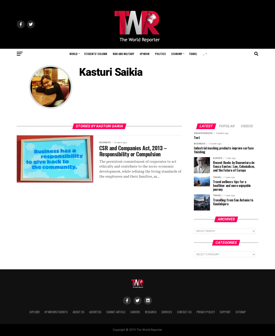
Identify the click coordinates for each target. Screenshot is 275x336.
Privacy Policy (205, 312)
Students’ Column (95, 54)
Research (150, 312)
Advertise (95, 312)
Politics (160, 54)
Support (225, 312)
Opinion (144, 54)
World (73, 54)
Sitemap (241, 312)
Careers (135, 312)
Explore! (34, 312)
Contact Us (184, 312)
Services (166, 312)
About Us (78, 312)
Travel (193, 54)
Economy (176, 54)
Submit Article (115, 312)
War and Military (123, 54)
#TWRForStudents (56, 312)
